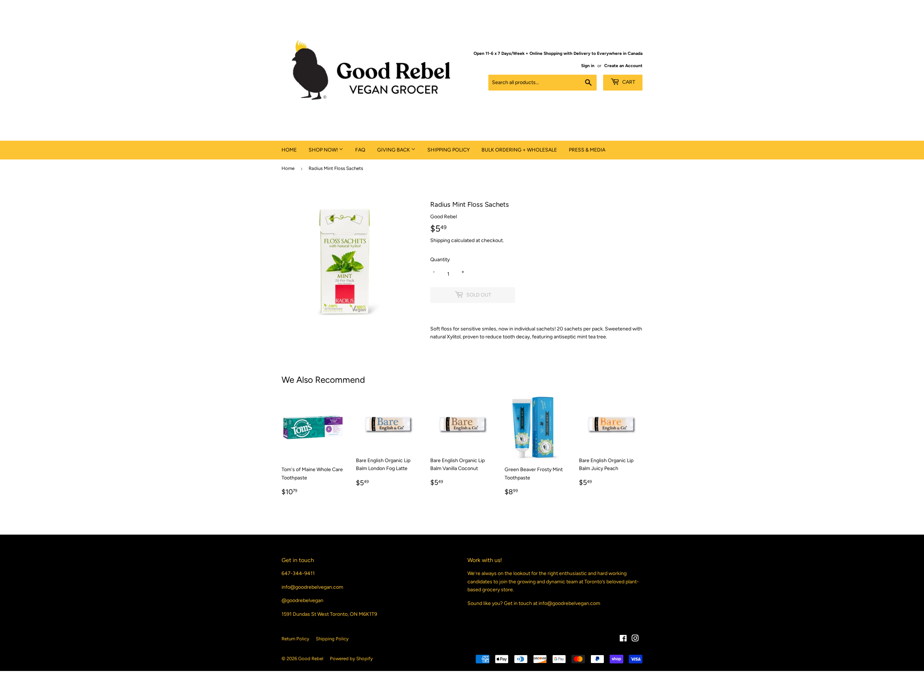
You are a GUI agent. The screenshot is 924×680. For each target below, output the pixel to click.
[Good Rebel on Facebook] (623, 639)
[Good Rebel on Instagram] (635, 639)
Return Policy (295, 638)
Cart (628, 82)
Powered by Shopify (351, 658)
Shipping (440, 240)
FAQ (360, 150)
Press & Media (587, 150)
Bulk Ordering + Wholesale (519, 150)
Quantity (440, 259)
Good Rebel (310, 658)
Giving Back (394, 150)
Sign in (587, 65)
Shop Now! (324, 150)
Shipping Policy (448, 150)
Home (289, 150)
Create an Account (623, 65)
